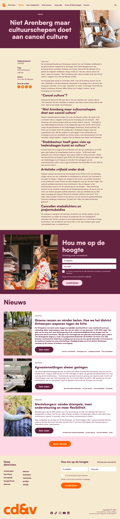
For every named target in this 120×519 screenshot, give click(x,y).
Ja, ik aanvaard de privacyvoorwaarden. (76, 475)
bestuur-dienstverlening (72, 388)
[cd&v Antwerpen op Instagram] (60, 512)
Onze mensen (46, 5)
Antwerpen (9, 471)
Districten (11, 5)
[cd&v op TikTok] (55, 512)
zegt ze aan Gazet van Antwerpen (59, 105)
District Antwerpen (68, 351)
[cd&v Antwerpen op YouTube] (64, 512)
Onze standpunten (32, 5)
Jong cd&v (58, 5)
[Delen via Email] (26, 86)
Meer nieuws (60, 443)
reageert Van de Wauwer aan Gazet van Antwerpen (82, 137)
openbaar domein (94, 351)
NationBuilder (112, 513)
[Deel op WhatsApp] (30, 86)
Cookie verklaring (111, 512)
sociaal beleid (87, 388)
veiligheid (109, 388)
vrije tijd (20, 72)
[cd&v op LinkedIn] (68, 512)
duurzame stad (82, 351)
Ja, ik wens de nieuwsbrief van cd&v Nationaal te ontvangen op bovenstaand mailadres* (88, 272)
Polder (26, 481)
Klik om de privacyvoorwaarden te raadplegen (76, 276)
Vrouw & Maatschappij (73, 5)
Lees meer (44, 349)
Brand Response (101, 513)
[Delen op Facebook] (22, 86)
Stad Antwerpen (23, 70)
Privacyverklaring (101, 512)
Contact (86, 5)
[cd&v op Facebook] (51, 512)
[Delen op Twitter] (18, 86)
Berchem (8, 474)
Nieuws (21, 5)
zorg (110, 432)
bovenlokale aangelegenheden (73, 432)
